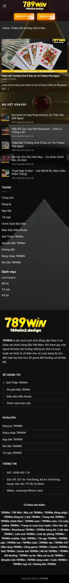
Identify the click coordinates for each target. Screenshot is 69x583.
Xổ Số (5, 295)
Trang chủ (8, 197)
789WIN (7, 340)
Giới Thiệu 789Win (12, 236)
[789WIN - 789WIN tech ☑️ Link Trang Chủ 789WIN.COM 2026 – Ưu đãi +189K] (34, 6)
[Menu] (5, 6)
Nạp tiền (7, 210)
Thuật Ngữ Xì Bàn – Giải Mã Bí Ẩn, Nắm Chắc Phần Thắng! (39, 172)
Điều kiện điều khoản (19, 396)
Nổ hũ (5, 283)
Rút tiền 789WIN (11, 262)
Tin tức (6, 289)
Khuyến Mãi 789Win (13, 243)
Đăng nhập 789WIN (13, 256)
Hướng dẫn (8, 249)
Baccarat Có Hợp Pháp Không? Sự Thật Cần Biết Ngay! (38, 116)
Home (6, 28)
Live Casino (8, 277)
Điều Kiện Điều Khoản (14, 230)
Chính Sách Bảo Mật (14, 223)
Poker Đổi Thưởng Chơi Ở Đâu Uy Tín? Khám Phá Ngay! (30, 75)
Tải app (6, 217)
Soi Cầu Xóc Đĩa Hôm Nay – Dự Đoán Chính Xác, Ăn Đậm (38, 158)
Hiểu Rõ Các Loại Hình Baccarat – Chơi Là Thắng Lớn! (37, 130)
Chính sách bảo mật (18, 403)
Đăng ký (6, 204)
